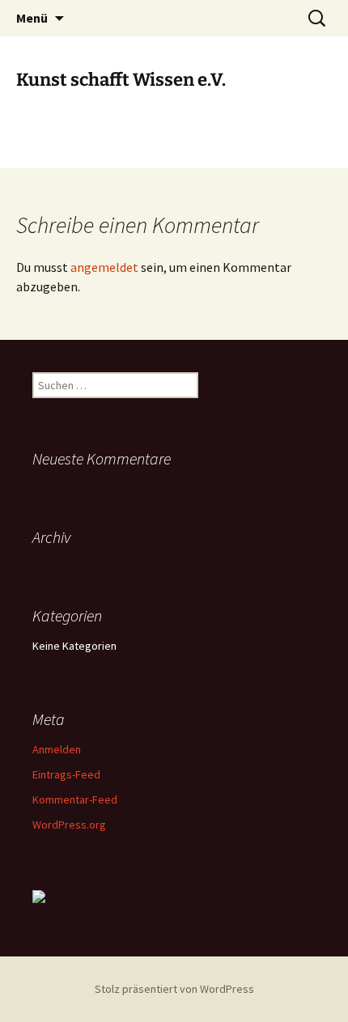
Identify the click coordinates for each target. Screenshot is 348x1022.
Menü (32, 18)
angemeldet (104, 267)
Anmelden (56, 749)
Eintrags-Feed (66, 774)
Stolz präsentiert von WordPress (174, 989)
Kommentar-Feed (74, 799)
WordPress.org (69, 824)
